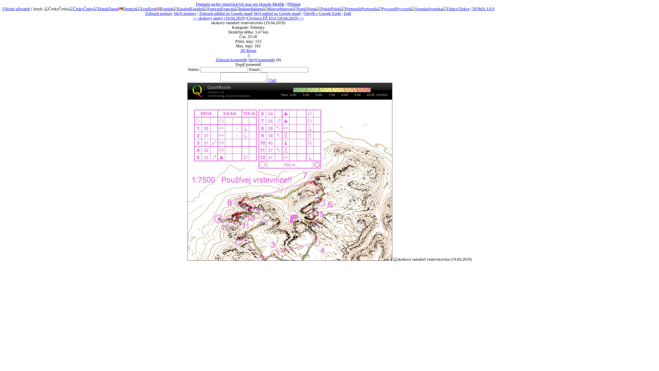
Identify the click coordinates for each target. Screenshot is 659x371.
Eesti (153, 9)
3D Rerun (248, 50)
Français (228, 9)
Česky (88, 9)
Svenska (435, 9)
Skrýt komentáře (261, 60)
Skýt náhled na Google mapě (277, 13)
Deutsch (129, 9)
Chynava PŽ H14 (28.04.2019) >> (275, 18)
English (167, 9)
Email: (254, 69)
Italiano (257, 9)
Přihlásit (293, 4)
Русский (403, 9)
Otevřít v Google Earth (322, 13)
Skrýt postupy (185, 13)
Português (369, 9)
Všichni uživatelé (16, 9)
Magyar (286, 9)
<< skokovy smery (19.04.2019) (219, 18)
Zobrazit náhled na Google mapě (226, 13)
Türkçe (464, 9)
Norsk (312, 9)
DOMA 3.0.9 (483, 9)
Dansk (113, 9)
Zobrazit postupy (159, 13)
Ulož (272, 80)
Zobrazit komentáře (231, 60)
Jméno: (194, 69)
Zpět (347, 13)
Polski (336, 9)
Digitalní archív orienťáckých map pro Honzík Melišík (240, 4)
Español (196, 9)
